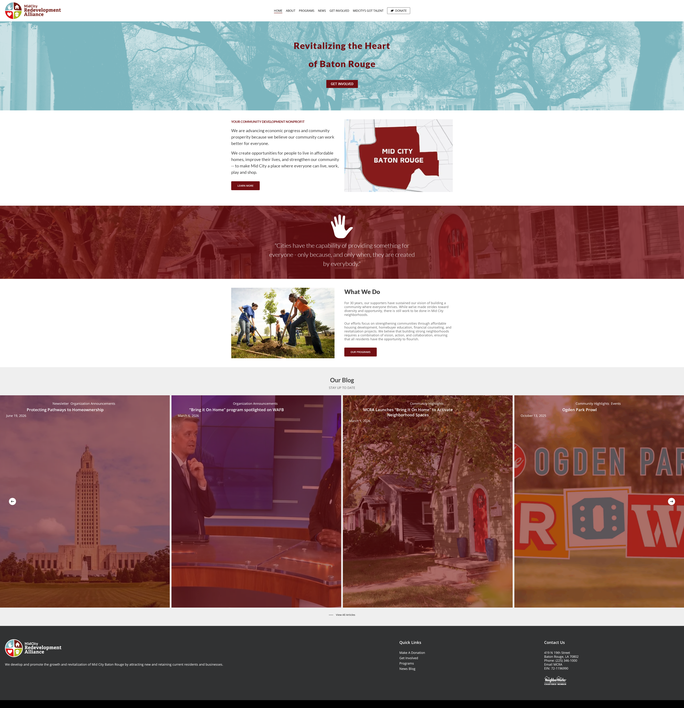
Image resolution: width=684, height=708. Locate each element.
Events (616, 403)
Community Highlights (427, 403)
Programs (406, 663)
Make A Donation (412, 653)
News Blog (407, 669)
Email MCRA (553, 664)
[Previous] (12, 501)
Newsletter (61, 403)
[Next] (671, 501)
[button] (245, 185)
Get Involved (408, 658)
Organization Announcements (93, 403)
